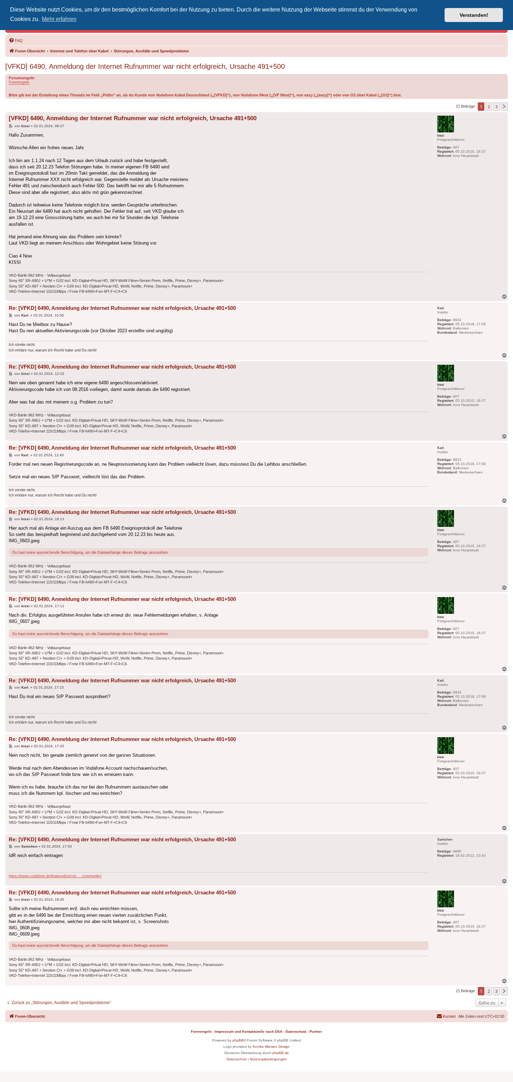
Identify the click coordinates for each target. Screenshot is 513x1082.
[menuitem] (16, 40)
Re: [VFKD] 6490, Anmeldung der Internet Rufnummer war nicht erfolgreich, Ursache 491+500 (122, 308)
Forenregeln (19, 82)
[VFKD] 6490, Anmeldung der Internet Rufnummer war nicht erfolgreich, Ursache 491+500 (145, 66)
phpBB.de (281, 1053)
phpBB (238, 1040)
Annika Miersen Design (271, 1046)
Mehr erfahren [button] (59, 19)
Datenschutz (295, 1031)
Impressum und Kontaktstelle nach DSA (248, 1031)
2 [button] (489, 106)
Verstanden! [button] (474, 15)
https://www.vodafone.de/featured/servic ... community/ (55, 876)
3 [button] (496, 106)
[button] (504, 106)
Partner (316, 1031)
